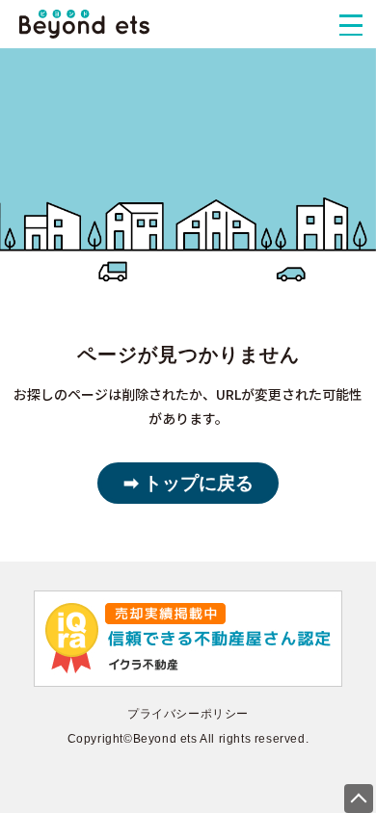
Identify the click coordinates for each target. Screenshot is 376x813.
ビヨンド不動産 (84, 24)
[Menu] (351, 25)
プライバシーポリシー (188, 714)
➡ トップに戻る (188, 483)
